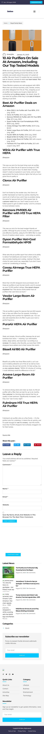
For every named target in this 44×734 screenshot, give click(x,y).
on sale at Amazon (33, 96)
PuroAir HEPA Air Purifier (15, 135)
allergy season (20, 94)
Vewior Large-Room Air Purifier (17, 130)
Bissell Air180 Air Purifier (15, 137)
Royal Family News (16, 23)
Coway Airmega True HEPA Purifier (19, 126)
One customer (7, 394)
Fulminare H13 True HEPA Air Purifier (19, 143)
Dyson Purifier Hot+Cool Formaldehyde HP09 (22, 121)
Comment (7, 465)
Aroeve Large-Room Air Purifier (18, 139)
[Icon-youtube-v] (12, 674)
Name (5, 489)
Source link (6, 435)
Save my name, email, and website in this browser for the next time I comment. (19, 516)
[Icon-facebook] (3, 674)
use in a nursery (22, 422)
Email (5, 497)
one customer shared (12, 368)
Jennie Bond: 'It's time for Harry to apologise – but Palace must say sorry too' (27, 583)
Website (6, 505)
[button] (34, 11)
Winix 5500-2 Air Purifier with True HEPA (21, 110)
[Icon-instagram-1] (9, 674)
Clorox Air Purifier (13, 115)
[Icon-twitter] (6, 674)
